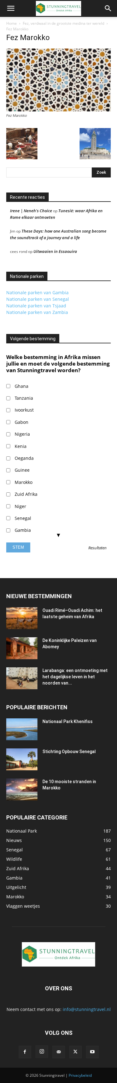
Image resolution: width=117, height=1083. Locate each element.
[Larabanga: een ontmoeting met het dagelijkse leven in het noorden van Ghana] (21, 678)
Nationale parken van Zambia (37, 312)
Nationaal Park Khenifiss (67, 721)
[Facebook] (25, 1052)
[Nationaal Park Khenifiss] (21, 729)
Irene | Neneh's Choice (31, 210)
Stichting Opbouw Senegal (69, 751)
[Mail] (58, 1052)
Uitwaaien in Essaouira (55, 251)
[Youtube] (92, 1052)
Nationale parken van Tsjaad (36, 306)
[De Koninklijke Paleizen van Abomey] (21, 648)
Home (11, 23)
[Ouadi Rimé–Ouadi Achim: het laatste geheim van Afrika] (21, 618)
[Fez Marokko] (58, 109)
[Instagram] (42, 1051)
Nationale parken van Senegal (37, 299)
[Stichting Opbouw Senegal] (21, 759)
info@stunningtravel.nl (87, 1009)
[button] (11, 8)
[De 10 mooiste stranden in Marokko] (21, 789)
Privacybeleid (80, 1075)
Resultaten (97, 548)
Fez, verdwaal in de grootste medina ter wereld (63, 23)
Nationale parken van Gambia (37, 292)
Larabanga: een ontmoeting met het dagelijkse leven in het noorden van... (75, 676)
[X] (75, 1052)
